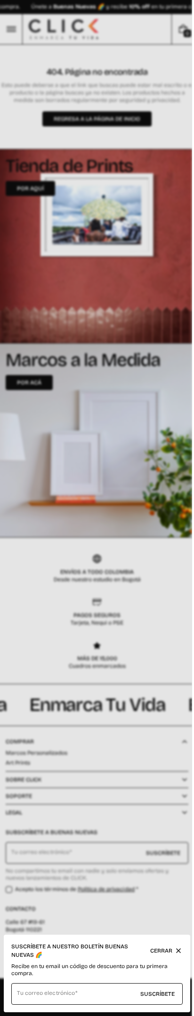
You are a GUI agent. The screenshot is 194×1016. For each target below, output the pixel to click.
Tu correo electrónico (46, 993)
